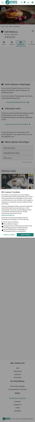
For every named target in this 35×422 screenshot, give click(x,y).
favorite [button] (25, 2)
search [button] (22, 2)
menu (2, 2)
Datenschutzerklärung (7, 215)
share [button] (28, 2)
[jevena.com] (11, 2)
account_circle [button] (32, 2)
